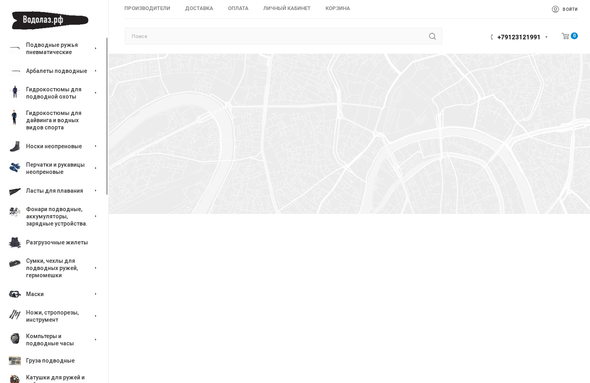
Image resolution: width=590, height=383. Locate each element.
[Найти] (432, 36)
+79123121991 (519, 37)
